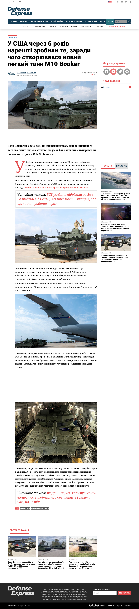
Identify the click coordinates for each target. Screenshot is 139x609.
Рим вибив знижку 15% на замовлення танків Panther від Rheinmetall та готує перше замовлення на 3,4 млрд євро (82, 565)
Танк (46, 508)
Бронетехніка (25, 508)
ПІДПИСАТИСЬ (124, 593)
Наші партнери (86, 26)
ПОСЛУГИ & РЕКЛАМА (107, 606)
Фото (15, 37)
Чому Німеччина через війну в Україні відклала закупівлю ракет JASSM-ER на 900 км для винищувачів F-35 (22, 565)
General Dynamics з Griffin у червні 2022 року (46, 187)
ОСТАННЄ (108, 166)
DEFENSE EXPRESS (26, 73)
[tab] (108, 166)
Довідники (64, 26)
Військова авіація (37, 508)
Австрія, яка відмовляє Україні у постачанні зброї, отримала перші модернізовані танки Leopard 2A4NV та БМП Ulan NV (51, 565)
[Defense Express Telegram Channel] (130, 2)
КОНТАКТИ (128, 606)
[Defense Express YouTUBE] (122, 2)
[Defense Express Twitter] (126, 2)
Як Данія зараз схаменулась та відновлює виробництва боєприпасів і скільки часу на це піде (56, 497)
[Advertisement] (87, 11)
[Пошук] (129, 21)
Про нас (25, 26)
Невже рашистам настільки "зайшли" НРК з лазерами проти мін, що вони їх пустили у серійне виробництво (115, 228)
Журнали (53, 26)
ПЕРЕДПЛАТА (119, 606)
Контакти (99, 26)
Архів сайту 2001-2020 (117, 26)
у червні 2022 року (78, 187)
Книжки (74, 26)
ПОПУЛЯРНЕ (121, 166)
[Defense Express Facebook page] (118, 2)
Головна (10, 37)
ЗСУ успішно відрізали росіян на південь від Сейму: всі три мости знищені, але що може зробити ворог (56, 199)
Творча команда (39, 26)
